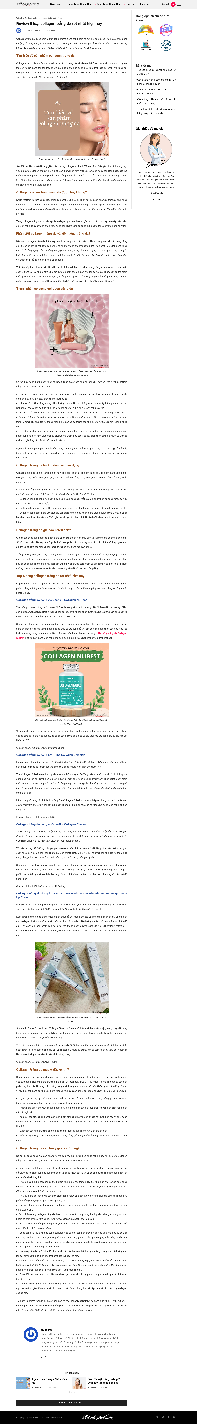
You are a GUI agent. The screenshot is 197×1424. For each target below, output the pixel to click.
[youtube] (174, 1417)
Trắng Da (20, 18)
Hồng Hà (26, 30)
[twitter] (157, 1417)
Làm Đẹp (130, 4)
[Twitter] (153, 199)
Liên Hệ (144, 4)
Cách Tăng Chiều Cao (108, 4)
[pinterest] (163, 1417)
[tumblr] (169, 1417)
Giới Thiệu (55, 4)
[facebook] (152, 1417)
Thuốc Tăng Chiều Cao (79, 4)
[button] (69, 1392)
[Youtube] (158, 199)
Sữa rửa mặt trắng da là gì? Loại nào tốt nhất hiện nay (104, 1381)
